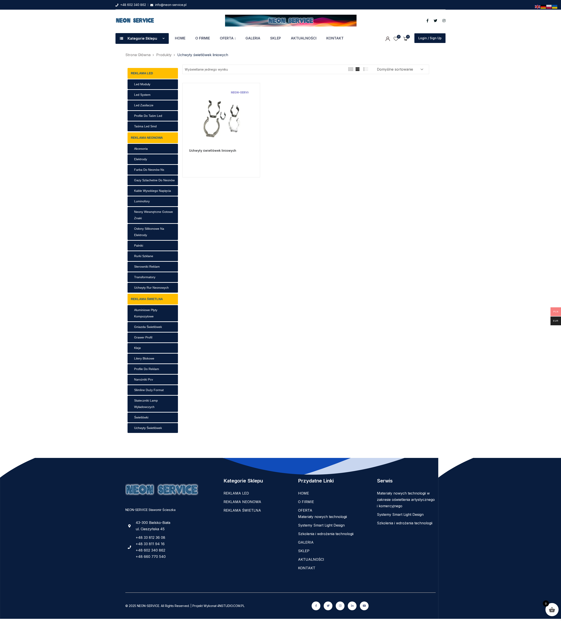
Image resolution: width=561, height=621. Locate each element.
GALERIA (252, 38)
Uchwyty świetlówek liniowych (212, 150)
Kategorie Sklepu (142, 38)
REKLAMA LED (142, 73)
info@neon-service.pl (170, 5)
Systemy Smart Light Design (321, 525)
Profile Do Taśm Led (148, 115)
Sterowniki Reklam (147, 266)
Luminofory (142, 201)
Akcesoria (141, 148)
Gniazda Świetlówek (148, 327)
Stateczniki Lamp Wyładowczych (146, 404)
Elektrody (140, 159)
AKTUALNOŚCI (303, 38)
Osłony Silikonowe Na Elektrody (149, 232)
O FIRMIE (202, 38)
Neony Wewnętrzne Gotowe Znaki (153, 215)
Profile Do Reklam (146, 369)
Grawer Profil (143, 337)
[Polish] (549, 6)
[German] (543, 6)
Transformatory (144, 277)
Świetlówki (141, 417)
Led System (142, 94)
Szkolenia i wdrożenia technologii (325, 534)
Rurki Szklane (143, 256)
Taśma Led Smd (145, 126)
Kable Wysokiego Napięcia (152, 190)
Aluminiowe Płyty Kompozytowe (145, 313)
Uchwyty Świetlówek (148, 428)
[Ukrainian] (555, 6)
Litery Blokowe (144, 358)
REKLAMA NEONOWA (147, 137)
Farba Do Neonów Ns (149, 169)
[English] (538, 6)
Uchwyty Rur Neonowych (151, 287)
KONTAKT (335, 38)
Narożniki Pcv (143, 379)
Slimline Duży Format (149, 390)
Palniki (138, 245)
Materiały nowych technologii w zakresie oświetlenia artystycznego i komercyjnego (406, 499)
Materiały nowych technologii (322, 516)
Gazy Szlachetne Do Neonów (154, 180)
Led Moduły (142, 84)
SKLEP (275, 38)
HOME (180, 38)
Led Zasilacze (143, 105)
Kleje (137, 348)
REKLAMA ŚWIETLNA (147, 299)
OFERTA (227, 38)
